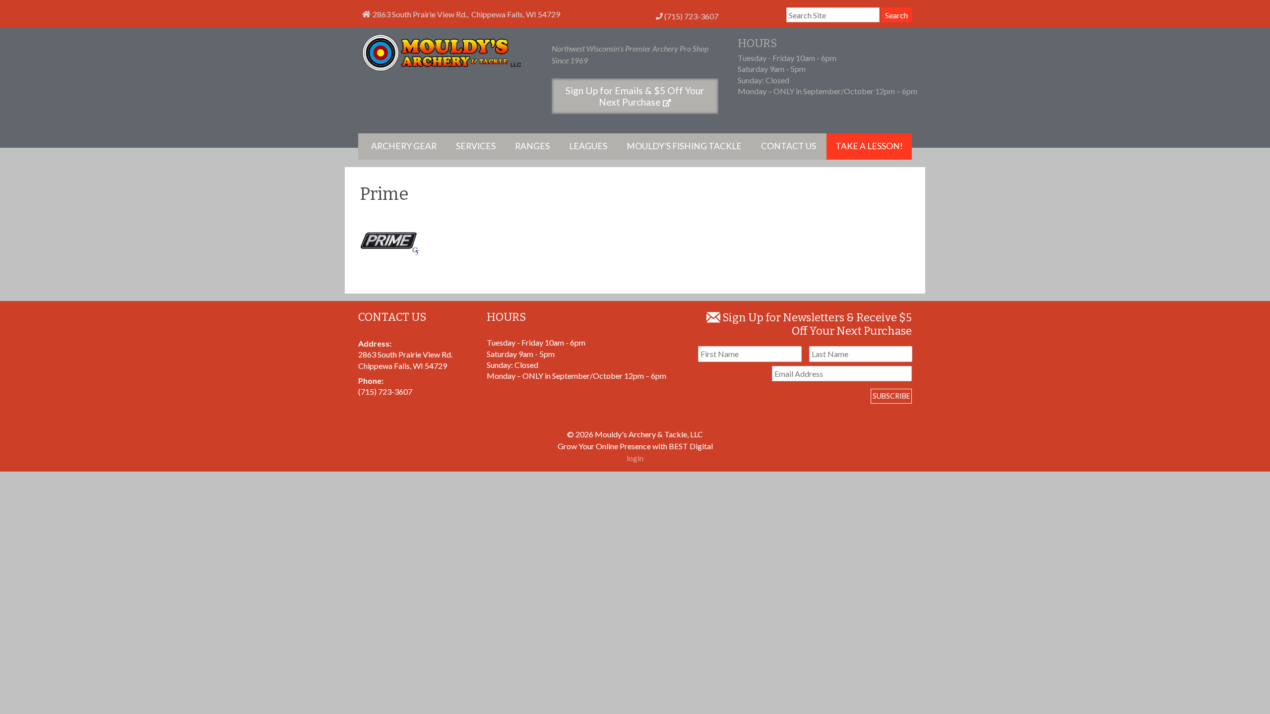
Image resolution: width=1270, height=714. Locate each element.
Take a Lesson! (869, 146)
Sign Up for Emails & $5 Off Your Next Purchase (635, 96)
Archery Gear (404, 146)
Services (476, 146)
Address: (374, 343)
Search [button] (896, 15)
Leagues (588, 146)
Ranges (532, 146)
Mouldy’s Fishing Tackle (684, 146)
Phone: (370, 380)
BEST (678, 446)
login (635, 458)
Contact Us (788, 146)
